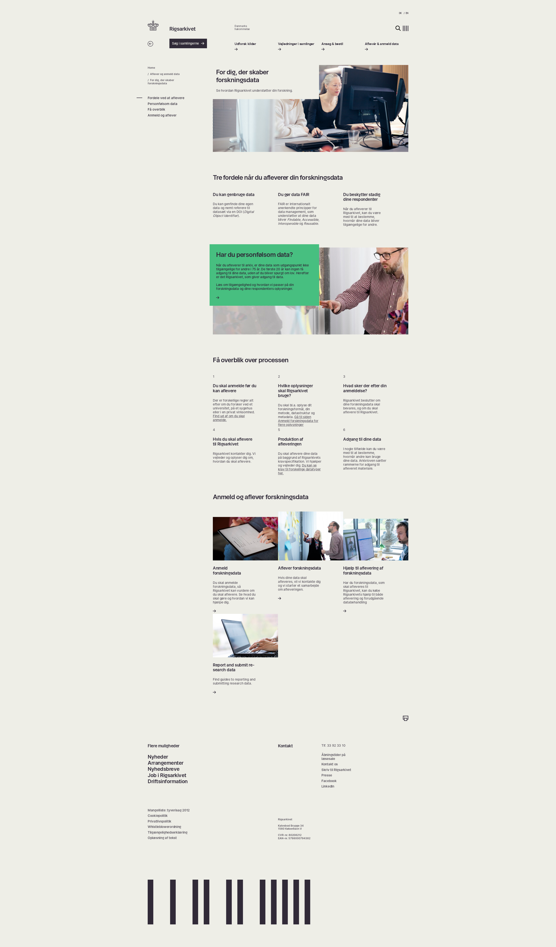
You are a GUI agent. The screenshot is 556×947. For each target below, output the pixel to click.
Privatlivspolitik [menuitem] (159, 821)
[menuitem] (245, 46)
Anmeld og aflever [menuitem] (162, 115)
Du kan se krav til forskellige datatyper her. (299, 469)
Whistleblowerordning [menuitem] (164, 827)
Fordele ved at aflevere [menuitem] (166, 98)
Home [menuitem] (151, 67)
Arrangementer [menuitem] (166, 763)
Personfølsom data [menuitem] (162, 104)
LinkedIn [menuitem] (327, 786)
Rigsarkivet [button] (182, 29)
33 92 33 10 (336, 745)
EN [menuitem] (407, 13)
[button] (158, 26)
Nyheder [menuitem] (158, 757)
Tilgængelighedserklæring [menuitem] (167, 832)
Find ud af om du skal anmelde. (229, 418)
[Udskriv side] (405, 719)
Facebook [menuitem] (329, 781)
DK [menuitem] (400, 13)
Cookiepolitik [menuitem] (158, 816)
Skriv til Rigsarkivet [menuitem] (336, 770)
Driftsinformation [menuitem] (168, 781)
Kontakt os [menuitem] (329, 764)
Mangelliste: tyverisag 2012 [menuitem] (169, 810)
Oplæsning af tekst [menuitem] (162, 838)
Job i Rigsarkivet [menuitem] (167, 775)
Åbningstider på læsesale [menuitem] (333, 757)
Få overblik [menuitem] (156, 109)
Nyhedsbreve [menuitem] (164, 769)
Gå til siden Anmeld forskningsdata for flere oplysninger (298, 421)
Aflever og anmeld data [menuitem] (165, 74)
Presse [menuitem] (326, 775)
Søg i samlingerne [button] (185, 43)
